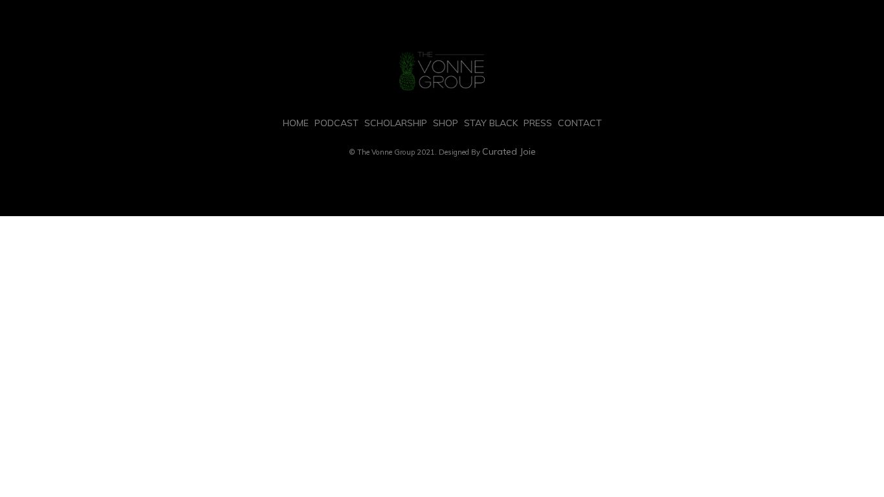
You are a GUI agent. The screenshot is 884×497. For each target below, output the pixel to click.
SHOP (445, 123)
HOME (296, 123)
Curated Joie (509, 151)
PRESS (538, 123)
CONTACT (580, 123)
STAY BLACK (491, 123)
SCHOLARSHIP (395, 123)
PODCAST (337, 123)
